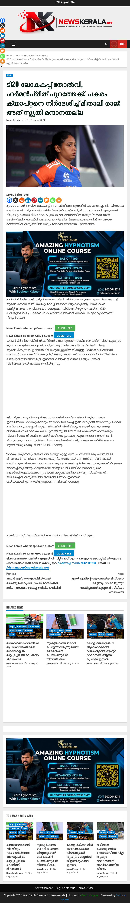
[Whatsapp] (52, 200)
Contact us (68, 888)
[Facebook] (9, 200)
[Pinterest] (34, 200)
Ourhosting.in (89, 895)
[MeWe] (40, 200)
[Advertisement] (65, 393)
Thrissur (113, 836)
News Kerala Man (14, 663)
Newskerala (58, 895)
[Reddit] (22, 200)
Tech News (55, 634)
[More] (59, 200)
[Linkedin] (28, 200)
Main (9, 75)
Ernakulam (33, 626)
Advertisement (44, 888)
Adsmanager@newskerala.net (27, 567)
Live (122, 44)
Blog (57, 888)
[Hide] (1, 66)
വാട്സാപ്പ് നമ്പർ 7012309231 (77, 563)
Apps (12, 626)
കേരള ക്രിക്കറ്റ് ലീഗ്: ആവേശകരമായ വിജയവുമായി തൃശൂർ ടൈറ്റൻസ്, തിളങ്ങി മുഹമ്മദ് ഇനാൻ (101, 651)
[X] (15, 200)
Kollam (28, 630)
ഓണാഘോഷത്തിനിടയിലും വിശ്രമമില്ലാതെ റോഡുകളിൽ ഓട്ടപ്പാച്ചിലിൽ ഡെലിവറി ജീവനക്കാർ (22, 651)
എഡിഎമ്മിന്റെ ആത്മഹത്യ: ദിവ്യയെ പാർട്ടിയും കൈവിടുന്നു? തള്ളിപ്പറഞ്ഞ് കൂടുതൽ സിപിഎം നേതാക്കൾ (98, 583)
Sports (109, 634)
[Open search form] (106, 44)
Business (21, 626)
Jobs (12, 630)
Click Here (65, 328)
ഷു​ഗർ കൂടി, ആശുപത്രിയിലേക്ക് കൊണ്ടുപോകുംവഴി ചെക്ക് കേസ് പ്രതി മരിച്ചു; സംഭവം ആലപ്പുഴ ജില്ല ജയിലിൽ (33, 580)
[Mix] (46, 200)
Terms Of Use (85, 888)
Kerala (19, 630)
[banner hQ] (65, 264)
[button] (13, 44)
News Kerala (13, 120)
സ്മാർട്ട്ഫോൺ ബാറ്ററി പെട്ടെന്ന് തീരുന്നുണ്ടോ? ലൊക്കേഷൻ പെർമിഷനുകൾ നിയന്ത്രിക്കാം (62, 651)
